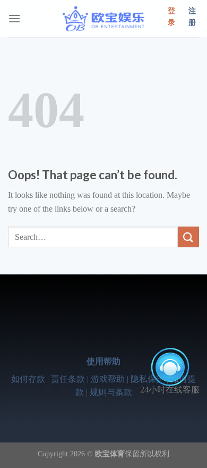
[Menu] (14, 18)
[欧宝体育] (103, 18)
